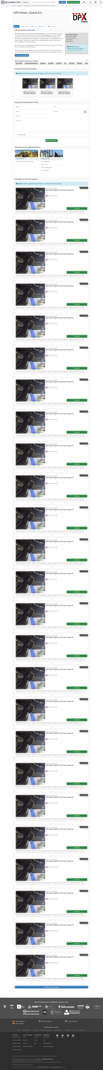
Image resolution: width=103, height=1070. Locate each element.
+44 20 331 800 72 (72, 1021)
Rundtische (35, 1030)
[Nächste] (87, 60)
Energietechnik (45, 158)
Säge (19, 1030)
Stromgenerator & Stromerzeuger (25, 161)
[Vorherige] (85, 60)
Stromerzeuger (45, 170)
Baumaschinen (20, 158)
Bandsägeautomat (26, 1030)
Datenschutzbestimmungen (43, 1067)
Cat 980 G (50, 63)
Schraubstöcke (67, 1030)
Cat (65, 63)
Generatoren (44, 164)
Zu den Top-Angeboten (22, 55)
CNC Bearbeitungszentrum (79, 1030)
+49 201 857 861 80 (46, 1021)
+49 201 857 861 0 (20, 1021)
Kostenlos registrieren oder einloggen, (33, 73)
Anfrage (34, 26)
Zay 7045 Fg (19, 63)
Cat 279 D (71, 63)
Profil (17, 26)
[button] (100, 2)
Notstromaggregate (46, 167)
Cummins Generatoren (31, 63)
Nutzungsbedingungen (56, 1067)
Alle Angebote (52, 26)
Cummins (42, 63)
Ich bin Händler (22, 134)
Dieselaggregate (45, 161)
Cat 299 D (79, 63)
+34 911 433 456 (19, 1023)
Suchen (63, 2)
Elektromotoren (57, 1030)
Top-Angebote (25, 26)
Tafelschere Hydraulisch (46, 1030)
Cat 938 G (58, 63)
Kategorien (42, 26)
